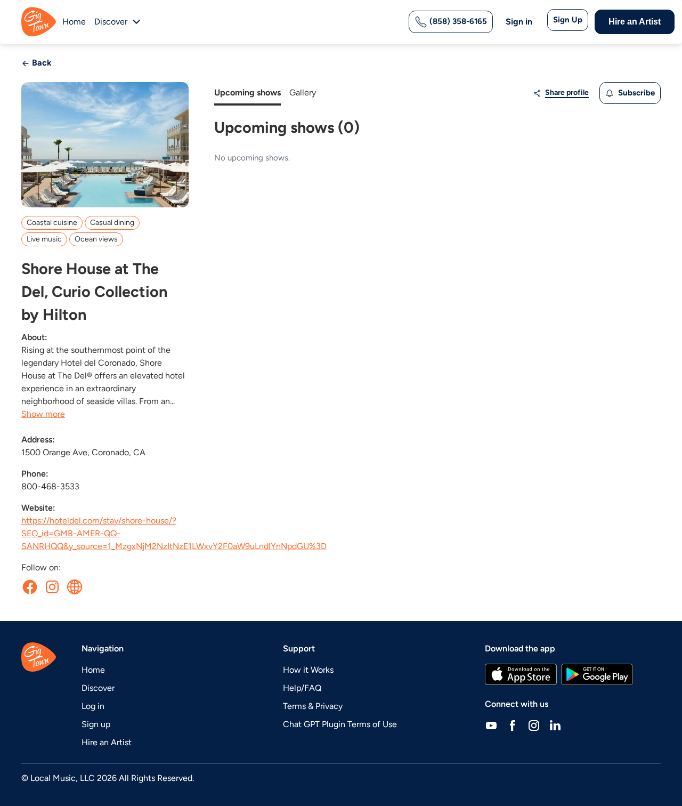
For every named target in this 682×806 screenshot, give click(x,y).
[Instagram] (534, 725)
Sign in (519, 22)
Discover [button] (110, 22)
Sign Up (567, 20)
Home (74, 22)
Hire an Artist (634, 21)
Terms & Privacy (313, 706)
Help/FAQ (302, 688)
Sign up (96, 724)
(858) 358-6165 (457, 21)
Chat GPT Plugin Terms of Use (340, 724)
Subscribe (635, 93)
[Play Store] (597, 674)
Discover (98, 688)
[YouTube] (491, 725)
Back (41, 63)
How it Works (308, 670)
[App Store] (521, 674)
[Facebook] (512, 725)
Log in (93, 706)
